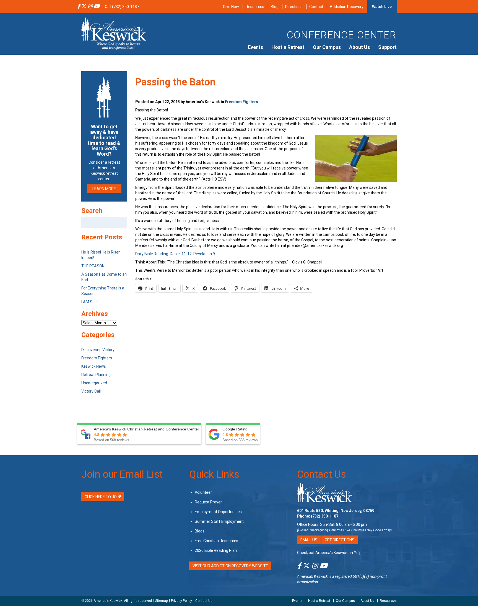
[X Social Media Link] (84, 6)
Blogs (199, 531)
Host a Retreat (288, 47)
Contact (316, 6)
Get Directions (339, 540)
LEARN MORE (104, 189)
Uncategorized (94, 383)
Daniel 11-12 (181, 254)
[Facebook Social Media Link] (78, 6)
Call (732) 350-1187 (122, 6)
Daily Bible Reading (151, 254)
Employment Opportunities (218, 512)
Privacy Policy (181, 601)
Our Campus (327, 47)
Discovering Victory (98, 350)
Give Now (231, 6)
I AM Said (89, 302)
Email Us (308, 540)
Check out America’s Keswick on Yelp (329, 552)
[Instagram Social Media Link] (90, 6)
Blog (275, 6)
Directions (294, 6)
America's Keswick (312, 576)
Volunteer (203, 492)
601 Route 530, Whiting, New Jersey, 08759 (335, 510)
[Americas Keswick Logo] (113, 33)
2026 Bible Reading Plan (216, 550)
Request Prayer (208, 502)
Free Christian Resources (216, 541)
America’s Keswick (107, 601)
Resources (255, 6)
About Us (359, 47)
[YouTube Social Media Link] (96, 6)
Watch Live (382, 6)
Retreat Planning (96, 374)
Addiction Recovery (346, 6)
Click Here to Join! (103, 497)
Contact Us (321, 474)
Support (387, 47)
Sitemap (161, 601)
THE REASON (93, 266)
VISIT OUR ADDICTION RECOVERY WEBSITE (230, 566)
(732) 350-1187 (324, 516)
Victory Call (91, 391)
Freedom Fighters (241, 102)
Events (255, 47)
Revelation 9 (204, 254)
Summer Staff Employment (219, 521)
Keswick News (93, 366)
